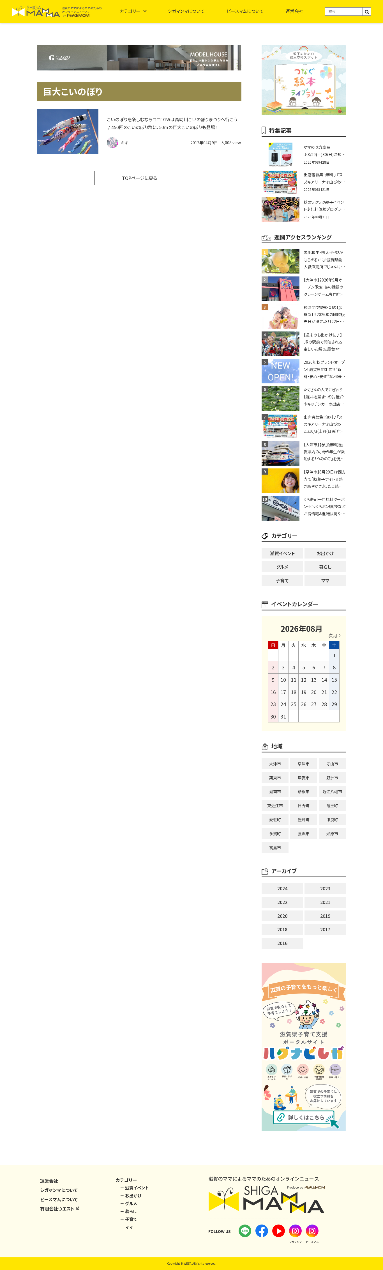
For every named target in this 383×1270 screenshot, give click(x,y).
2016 (282, 943)
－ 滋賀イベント (134, 1188)
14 (324, 679)
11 (293, 679)
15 (334, 679)
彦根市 (304, 791)
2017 (325, 929)
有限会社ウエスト (57, 1208)
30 (273, 716)
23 (273, 704)
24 (283, 704)
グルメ (282, 566)
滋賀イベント (282, 553)
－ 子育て (128, 1219)
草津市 (304, 763)
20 (314, 691)
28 (324, 704)
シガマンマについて (186, 11)
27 (314, 704)
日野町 (304, 805)
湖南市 (275, 791)
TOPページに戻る (139, 178)
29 (334, 704)
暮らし (325, 566)
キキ (124, 142)
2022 (282, 902)
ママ (325, 580)
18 (293, 691)
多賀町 (275, 833)
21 (324, 691)
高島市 (275, 847)
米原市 (332, 833)
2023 (325, 888)
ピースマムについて (245, 11)
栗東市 (275, 778)
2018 (282, 929)
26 (303, 704)
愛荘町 (275, 819)
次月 (332, 635)
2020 (282, 915)
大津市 (275, 763)
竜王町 (332, 805)
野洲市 (332, 778)
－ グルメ (128, 1203)
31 (283, 716)
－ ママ (126, 1227)
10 (283, 679)
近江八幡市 (332, 791)
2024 (282, 888)
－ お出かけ (131, 1195)
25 (293, 704)
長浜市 (304, 833)
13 (314, 679)
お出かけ (325, 553)
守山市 (332, 763)
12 (303, 679)
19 (303, 691)
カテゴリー (130, 11)
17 (283, 691)
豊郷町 (304, 819)
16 (273, 691)
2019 (325, 915)
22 (334, 691)
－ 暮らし (128, 1211)
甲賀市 (304, 778)
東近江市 (275, 805)
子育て (282, 580)
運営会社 (294, 11)
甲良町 (332, 819)
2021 (325, 902)
